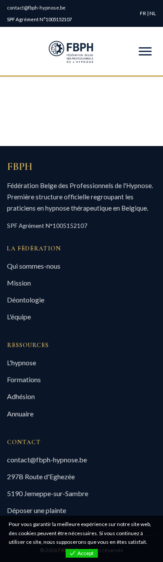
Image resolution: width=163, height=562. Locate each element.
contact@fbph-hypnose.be (36, 7)
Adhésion (21, 396)
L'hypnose (21, 362)
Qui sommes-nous (33, 266)
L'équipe (19, 316)
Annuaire (20, 413)
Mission (19, 283)
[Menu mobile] (145, 51)
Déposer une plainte (36, 510)
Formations (24, 379)
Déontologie (25, 300)
